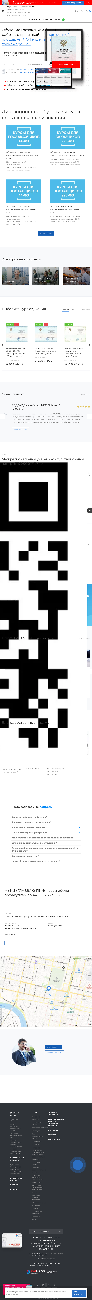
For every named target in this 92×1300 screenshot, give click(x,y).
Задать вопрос (53, 1047)
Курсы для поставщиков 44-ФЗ (15, 1128)
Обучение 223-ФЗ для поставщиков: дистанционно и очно (65, 209)
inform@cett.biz (55, 926)
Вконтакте (37, 1285)
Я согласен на (27, 69)
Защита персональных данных (37, 1136)
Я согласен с (27, 72)
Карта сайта (54, 1139)
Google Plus (54, 1285)
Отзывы (35, 1208)
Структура (36, 1131)
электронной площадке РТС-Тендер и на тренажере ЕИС (36, 39)
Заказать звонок (54, 1052)
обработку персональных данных (34, 69)
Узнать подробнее (73, 3)
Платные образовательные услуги (39, 1170)
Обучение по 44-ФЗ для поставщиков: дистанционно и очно (21, 209)
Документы (36, 1141)
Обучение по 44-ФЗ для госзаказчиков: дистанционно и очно (22, 155)
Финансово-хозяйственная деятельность (37, 1187)
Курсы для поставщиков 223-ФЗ (15, 1142)
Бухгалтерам (15, 1164)
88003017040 (10, 935)
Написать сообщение (15, 943)
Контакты (53, 1130)
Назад (4, 758)
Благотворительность (40, 1128)
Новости (14, 1185)
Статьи (14, 1189)
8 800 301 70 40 (36, 20)
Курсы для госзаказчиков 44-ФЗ (15, 1122)
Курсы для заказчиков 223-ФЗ (16, 1135)
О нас (34, 1112)
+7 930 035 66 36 (52, 20)
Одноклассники (48, 1285)
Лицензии (35, 1145)
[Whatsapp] (63, 19)
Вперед (88, 758)
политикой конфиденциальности (33, 72)
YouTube (43, 1285)
